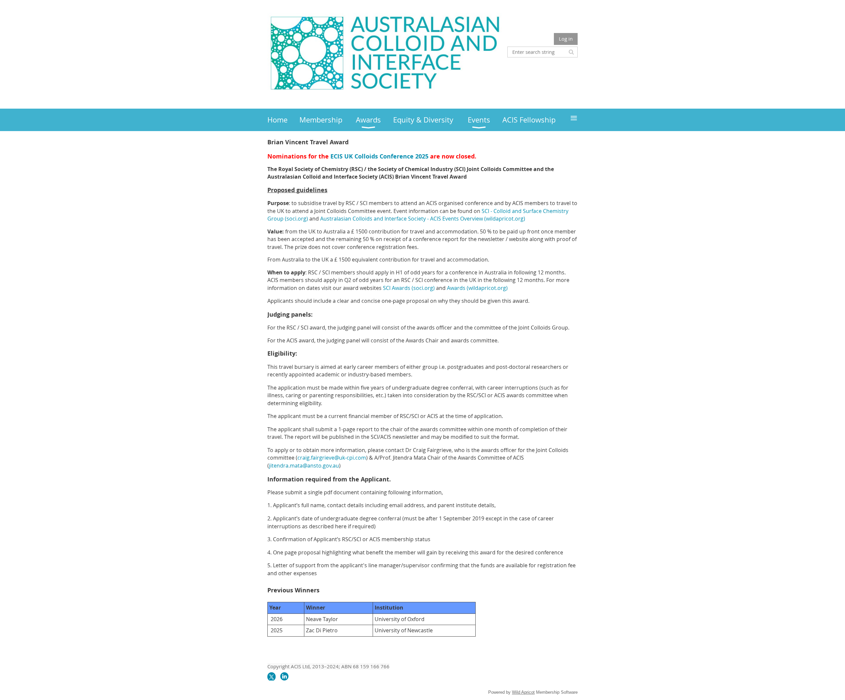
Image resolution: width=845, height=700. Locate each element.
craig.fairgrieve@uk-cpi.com (331, 457)
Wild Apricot (523, 692)
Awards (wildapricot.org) (477, 288)
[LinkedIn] (284, 676)
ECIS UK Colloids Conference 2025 (379, 156)
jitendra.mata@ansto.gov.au (304, 465)
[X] (271, 676)
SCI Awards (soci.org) (409, 288)
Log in (566, 38)
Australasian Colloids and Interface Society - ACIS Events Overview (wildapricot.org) (422, 218)
